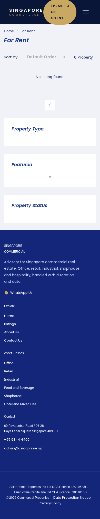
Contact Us (13, 340)
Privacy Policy (50, 503)
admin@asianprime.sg (23, 448)
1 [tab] (52, 179)
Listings (10, 324)
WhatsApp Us (21, 292)
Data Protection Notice (72, 497)
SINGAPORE (26, 12)
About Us (11, 332)
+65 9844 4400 (16, 439)
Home (9, 315)
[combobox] (46, 57)
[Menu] (86, 12)
